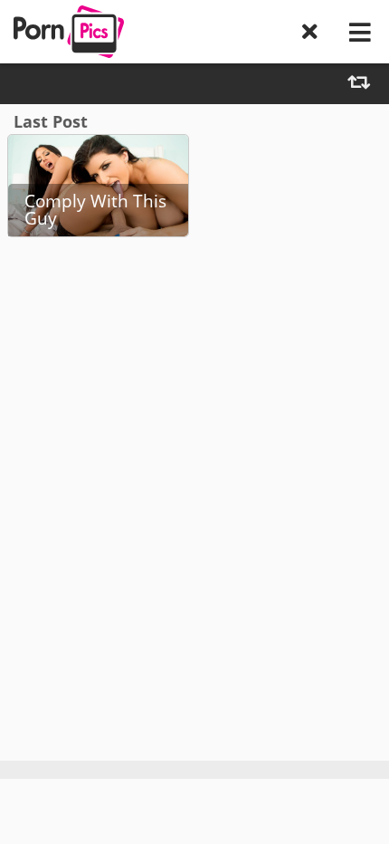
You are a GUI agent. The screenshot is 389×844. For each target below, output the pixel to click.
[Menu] (359, 31)
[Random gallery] (358, 83)
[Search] (310, 31)
